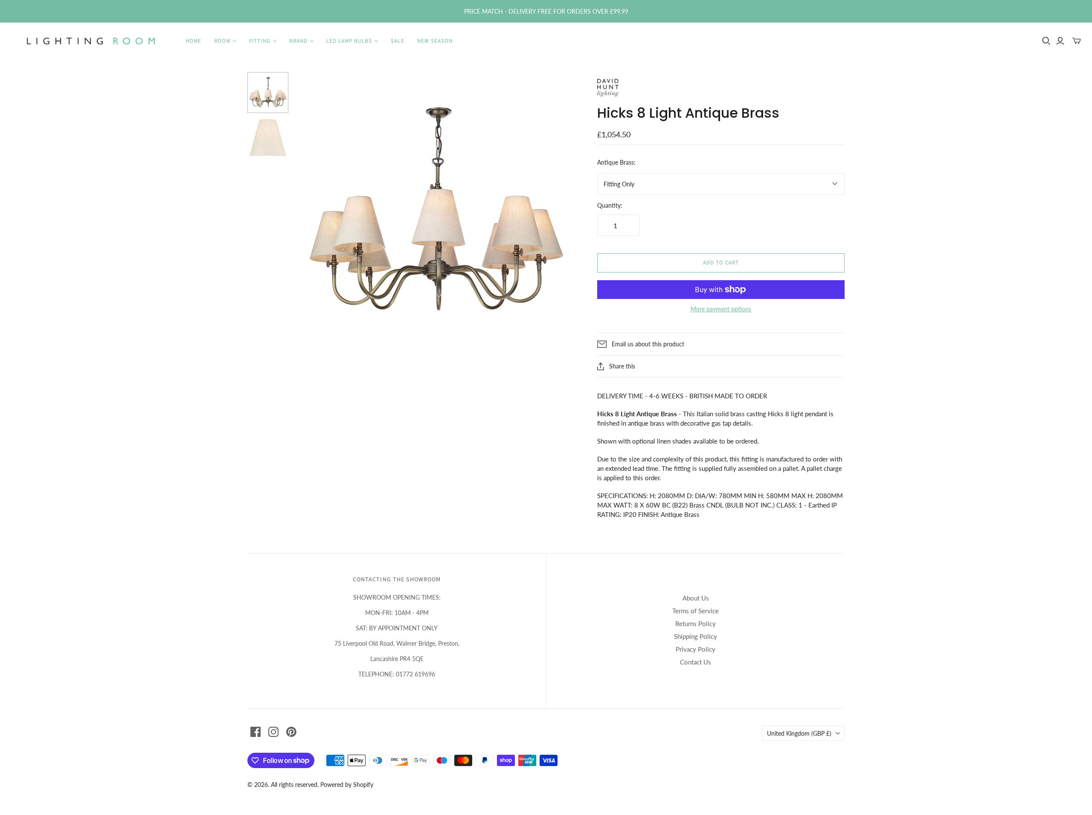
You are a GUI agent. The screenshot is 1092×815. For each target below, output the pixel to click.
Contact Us (695, 662)
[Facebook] (255, 732)
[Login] (1060, 41)
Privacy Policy (695, 649)
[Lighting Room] (92, 41)
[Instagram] (273, 732)
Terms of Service (695, 611)
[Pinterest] (291, 732)
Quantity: (609, 205)
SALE (397, 41)
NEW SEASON (435, 41)
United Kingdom (799, 733)
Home (193, 41)
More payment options (721, 309)
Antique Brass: (616, 162)
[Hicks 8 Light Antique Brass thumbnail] (267, 137)
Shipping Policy (695, 636)
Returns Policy (695, 623)
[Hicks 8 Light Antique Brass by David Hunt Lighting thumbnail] (267, 92)
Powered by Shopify (346, 784)
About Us (695, 598)
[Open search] (1046, 41)
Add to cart (721, 263)
